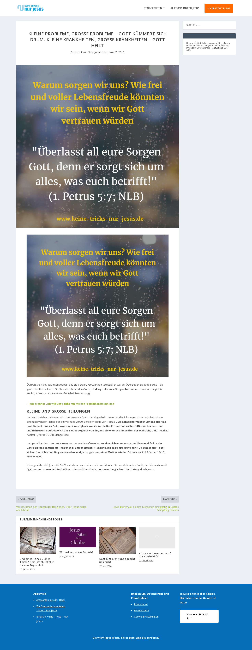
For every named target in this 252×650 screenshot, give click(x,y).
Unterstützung (219, 8)
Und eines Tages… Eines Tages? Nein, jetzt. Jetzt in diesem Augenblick (37, 562)
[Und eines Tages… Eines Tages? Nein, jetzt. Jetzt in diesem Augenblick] (38, 540)
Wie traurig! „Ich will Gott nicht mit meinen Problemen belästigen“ (72, 403)
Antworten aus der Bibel (50, 600)
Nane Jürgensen (97, 52)
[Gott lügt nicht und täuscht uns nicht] (117, 540)
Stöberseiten (153, 8)
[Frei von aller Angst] (98, 375)
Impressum (141, 604)
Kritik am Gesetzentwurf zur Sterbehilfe (155, 555)
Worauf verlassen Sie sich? (76, 552)
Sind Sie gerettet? (147, 637)
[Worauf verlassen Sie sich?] (77, 537)
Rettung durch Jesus (185, 8)
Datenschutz (141, 610)
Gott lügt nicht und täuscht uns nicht (117, 560)
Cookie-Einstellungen (146, 616)
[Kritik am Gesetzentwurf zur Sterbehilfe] (157, 537)
